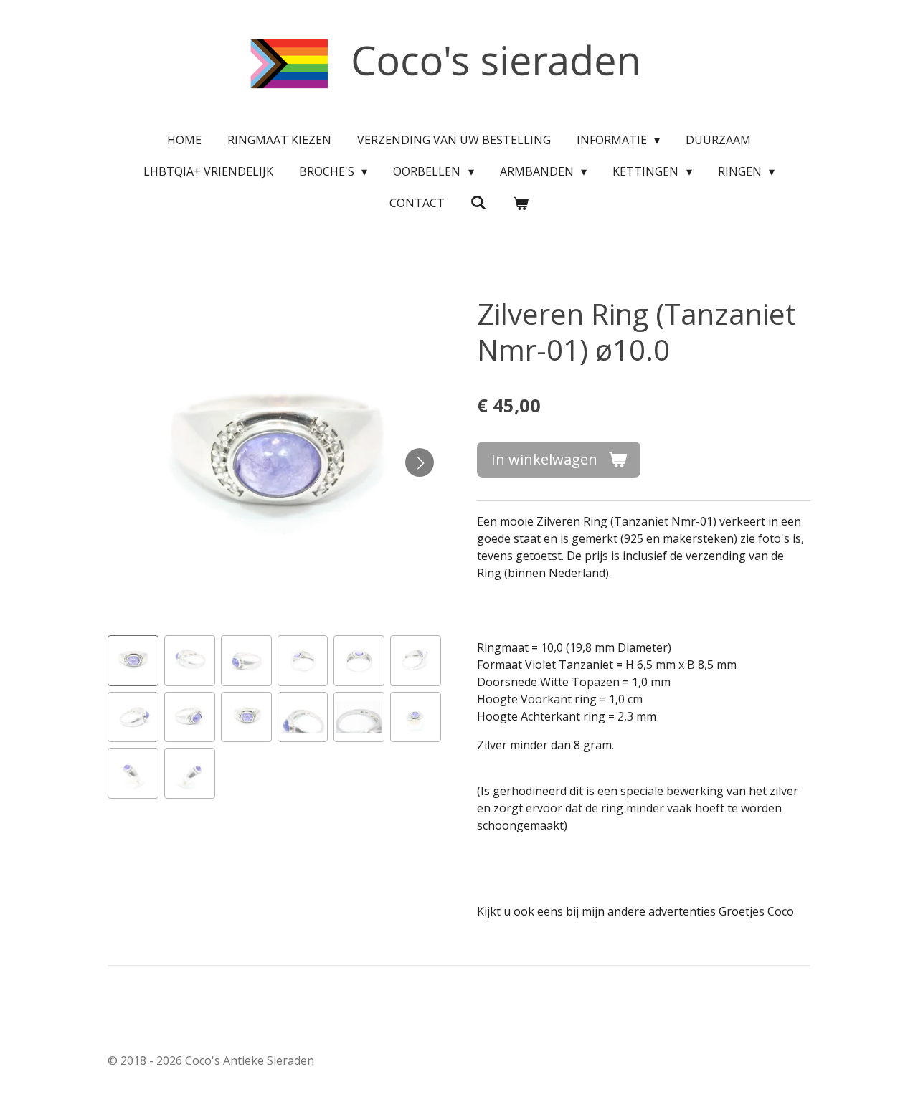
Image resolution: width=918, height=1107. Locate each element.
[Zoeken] (478, 202)
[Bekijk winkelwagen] (520, 203)
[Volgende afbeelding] (419, 462)
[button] (133, 660)
